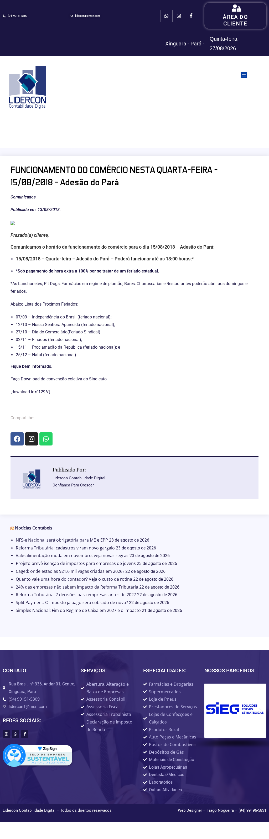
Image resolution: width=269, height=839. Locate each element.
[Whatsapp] (166, 16)
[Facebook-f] (191, 16)
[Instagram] (179, 16)
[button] (243, 74)
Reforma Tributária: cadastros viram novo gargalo (65, 548)
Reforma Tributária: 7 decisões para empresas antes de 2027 (76, 594)
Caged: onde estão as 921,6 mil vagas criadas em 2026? (70, 571)
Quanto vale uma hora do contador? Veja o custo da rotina (74, 579)
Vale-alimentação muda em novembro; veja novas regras (72, 555)
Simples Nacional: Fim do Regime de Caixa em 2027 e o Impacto (78, 610)
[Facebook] (17, 438)
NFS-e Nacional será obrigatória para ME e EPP (62, 540)
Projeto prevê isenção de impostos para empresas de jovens (76, 563)
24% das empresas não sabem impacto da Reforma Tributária (77, 587)
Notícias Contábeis (33, 528)
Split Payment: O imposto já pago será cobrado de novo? (72, 602)
